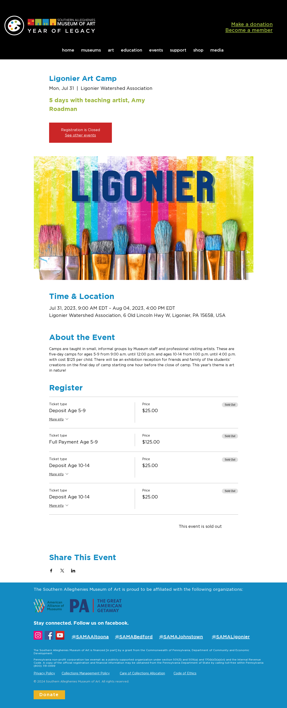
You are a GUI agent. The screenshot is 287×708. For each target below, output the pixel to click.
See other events (80, 135)
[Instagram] (38, 635)
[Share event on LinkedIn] (73, 570)
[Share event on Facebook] (51, 570)
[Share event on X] (62, 570)
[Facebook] (49, 635)
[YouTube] (60, 635)
